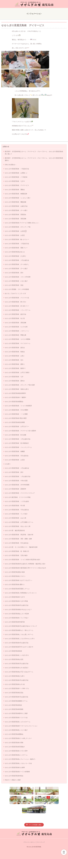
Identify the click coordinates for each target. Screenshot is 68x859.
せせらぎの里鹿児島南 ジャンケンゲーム (18, 447)
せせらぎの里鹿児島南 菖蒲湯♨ (15, 214)
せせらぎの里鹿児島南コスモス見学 (16, 751)
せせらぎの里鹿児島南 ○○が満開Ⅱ (16, 410)
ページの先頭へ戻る (35, 825)
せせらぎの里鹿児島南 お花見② (16, 231)
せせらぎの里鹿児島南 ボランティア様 (17, 227)
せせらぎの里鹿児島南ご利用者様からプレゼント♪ (21, 593)
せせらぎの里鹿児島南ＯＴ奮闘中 (15, 397)
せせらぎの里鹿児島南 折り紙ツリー (17, 306)
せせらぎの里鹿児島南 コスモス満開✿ (17, 339)
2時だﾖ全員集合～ (10, 164)
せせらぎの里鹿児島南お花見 (14, 659)
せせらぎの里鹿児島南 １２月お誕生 (17, 501)
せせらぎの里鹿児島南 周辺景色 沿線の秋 (19, 534)
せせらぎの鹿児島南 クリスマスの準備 (17, 497)
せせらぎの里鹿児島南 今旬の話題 (16, 480)
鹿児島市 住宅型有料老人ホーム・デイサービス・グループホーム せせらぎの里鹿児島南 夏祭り (34, 159)
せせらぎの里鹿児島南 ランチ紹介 (16, 514)
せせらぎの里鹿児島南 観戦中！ (15, 368)
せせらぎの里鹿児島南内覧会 (14, 776)
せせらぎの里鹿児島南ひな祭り (15, 676)
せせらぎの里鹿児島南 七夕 (14, 376)
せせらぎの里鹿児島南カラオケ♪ (15, 576)
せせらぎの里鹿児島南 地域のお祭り (17, 389)
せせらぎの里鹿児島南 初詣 (14, 285)
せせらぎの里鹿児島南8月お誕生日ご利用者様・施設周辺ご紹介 (25, 564)
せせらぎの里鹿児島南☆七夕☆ (15, 597)
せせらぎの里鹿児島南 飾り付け (15, 302)
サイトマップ (41, 842)
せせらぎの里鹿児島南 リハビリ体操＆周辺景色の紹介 (22, 559)
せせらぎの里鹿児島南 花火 (14, 360)
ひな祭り (8, 464)
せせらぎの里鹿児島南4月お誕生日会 (16, 643)
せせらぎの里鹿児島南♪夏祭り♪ (15, 584)
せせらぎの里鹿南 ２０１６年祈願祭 (17, 289)
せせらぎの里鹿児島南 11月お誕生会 (17, 510)
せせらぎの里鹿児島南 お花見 (15, 235)
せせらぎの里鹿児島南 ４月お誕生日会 (17, 439)
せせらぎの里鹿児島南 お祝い (15, 356)
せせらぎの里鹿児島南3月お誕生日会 (16, 663)
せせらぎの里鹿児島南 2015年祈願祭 (17, 485)
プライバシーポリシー (29, 842)
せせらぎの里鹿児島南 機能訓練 (15, 202)
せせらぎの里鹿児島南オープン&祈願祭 (17, 771)
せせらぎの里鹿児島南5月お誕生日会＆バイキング (21, 626)
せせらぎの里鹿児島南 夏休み (15, 381)
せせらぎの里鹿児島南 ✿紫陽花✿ (16, 194)
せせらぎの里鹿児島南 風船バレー (16, 248)
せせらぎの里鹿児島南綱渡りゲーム (16, 701)
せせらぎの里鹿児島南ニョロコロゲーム (17, 722)
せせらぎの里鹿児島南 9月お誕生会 (16, 543)
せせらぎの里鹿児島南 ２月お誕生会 (17, 260)
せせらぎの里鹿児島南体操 (13, 651)
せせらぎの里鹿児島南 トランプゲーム (17, 310)
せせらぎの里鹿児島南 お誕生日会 (16, 206)
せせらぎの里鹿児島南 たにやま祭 (16, 327)
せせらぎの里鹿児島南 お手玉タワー (17, 426)
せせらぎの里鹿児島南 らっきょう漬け (17, 198)
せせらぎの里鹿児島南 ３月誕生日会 (17, 243)
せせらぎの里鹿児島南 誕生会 (15, 347)
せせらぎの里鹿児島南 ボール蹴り (16, 210)
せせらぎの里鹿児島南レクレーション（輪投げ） (20, 759)
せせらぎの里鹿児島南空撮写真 (15, 622)
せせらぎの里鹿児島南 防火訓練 (15, 435)
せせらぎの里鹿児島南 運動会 (15, 189)
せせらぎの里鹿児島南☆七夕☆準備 (16, 601)
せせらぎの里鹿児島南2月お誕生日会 (16, 680)
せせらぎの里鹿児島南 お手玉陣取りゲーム (19, 522)
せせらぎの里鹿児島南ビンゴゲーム (16, 755)
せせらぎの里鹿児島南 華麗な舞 (15, 335)
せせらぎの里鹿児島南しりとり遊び (16, 730)
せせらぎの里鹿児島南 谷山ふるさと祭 (17, 526)
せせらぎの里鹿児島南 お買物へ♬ (16, 173)
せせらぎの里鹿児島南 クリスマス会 (17, 298)
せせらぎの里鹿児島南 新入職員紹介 (17, 443)
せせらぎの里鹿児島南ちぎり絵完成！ (17, 668)
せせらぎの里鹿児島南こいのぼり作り (17, 655)
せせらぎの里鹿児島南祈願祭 (14, 709)
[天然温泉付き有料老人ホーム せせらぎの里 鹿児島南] (34, 4)
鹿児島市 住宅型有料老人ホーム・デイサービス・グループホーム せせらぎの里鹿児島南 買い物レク (34, 153)
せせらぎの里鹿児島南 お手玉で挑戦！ (17, 372)
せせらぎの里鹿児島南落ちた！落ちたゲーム (19, 630)
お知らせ (6, 146)
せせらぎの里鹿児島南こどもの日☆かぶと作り (20, 638)
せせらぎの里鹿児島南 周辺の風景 (16, 418)
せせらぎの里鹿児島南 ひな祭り (15, 256)
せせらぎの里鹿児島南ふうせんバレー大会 (18, 763)
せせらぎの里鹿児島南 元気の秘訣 (16, 555)
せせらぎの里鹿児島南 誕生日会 (15, 314)
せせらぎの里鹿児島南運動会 (14, 401)
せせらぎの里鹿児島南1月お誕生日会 (16, 697)
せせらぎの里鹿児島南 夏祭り (15, 364)
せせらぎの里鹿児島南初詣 (13, 705)
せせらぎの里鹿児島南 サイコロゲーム (17, 343)
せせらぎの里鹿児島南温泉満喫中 (15, 393)
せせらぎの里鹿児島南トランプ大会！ (17, 618)
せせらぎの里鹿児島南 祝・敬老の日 (17, 551)
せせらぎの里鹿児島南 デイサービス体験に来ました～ (22, 223)
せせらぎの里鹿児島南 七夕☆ (15, 181)
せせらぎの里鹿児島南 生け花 (15, 318)
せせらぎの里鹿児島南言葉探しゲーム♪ (17, 589)
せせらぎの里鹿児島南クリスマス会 (16, 717)
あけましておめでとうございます (15, 293)
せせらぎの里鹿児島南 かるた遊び (16, 281)
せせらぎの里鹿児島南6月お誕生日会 (16, 605)
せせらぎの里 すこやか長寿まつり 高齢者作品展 (21, 547)
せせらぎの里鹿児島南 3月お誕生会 (16, 456)
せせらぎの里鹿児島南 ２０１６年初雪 (17, 277)
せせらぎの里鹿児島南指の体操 (15, 572)
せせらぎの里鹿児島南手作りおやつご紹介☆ (19, 647)
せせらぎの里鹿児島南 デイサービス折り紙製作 (20, 431)
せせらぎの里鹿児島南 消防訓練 (15, 218)
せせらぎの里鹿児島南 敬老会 (15, 352)
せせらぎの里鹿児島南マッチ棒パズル (17, 688)
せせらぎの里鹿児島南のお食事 (15, 767)
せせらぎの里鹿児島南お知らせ (15, 252)
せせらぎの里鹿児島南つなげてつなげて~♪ (18, 580)
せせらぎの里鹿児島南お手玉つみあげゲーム (19, 672)
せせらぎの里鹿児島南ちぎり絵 (15, 684)
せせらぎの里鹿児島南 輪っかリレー (17, 239)
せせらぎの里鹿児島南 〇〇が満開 (16, 414)
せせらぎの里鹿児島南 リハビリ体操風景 (18, 406)
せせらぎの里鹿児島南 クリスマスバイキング (20, 493)
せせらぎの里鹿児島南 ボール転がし (17, 264)
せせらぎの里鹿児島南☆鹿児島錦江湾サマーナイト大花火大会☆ (25, 568)
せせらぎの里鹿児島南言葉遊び (15, 747)
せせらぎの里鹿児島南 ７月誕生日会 (17, 169)
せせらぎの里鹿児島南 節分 (14, 272)
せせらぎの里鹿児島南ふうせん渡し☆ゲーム (19, 634)
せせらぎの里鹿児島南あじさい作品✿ (17, 613)
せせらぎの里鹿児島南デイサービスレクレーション (21, 726)
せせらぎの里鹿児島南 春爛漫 (15, 451)
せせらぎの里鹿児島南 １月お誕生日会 (17, 476)
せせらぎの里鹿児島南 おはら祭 (15, 518)
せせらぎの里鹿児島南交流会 (14, 692)
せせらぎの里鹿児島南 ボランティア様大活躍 (20, 385)
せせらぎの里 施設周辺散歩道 (15, 530)
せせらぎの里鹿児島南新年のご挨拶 (16, 713)
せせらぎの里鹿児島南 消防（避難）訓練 (18, 539)
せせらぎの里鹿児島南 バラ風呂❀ (16, 177)
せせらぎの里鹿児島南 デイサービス (17, 185)
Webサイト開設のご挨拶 (13, 780)
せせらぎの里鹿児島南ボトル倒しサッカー (18, 738)
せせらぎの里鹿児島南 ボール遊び (16, 268)
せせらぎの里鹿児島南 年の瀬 (15, 505)
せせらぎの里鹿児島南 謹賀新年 (15, 489)
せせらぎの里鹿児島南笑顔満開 (15, 422)
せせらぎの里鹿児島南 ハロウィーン (17, 331)
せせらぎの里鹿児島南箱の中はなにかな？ (18, 609)
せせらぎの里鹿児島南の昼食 (14, 742)
